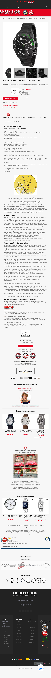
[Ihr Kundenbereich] (40, 6)
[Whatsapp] (28, 611)
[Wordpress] (20, 611)
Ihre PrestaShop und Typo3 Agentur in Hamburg (25, 668)
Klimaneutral (24, 361)
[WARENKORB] (32, 6)
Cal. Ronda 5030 (23, 128)
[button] (19, 6)
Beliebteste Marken (25, 557)
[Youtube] (31, 611)
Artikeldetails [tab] (16, 121)
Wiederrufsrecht (26, 365)
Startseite (5, 18)
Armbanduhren (10, 18)
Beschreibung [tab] (8, 121)
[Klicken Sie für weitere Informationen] (25, 542)
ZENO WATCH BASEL (27, 340)
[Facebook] (23, 611)
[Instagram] (25, 611)
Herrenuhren (16, 18)
